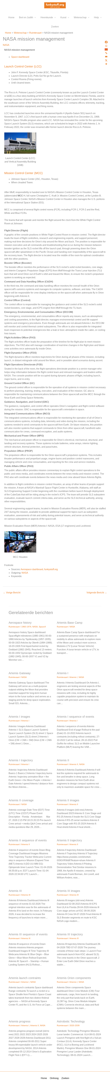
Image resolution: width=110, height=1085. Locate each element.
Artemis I (62, 673)
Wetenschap (80, 17)
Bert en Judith (26, 17)
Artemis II (63, 760)
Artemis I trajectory (21, 760)
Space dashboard (20, 57)
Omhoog (54, 1078)
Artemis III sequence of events (28, 934)
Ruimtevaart (14, 627)
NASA (6, 45)
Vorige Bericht (11, 592)
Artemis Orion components (74, 978)
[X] (106, 60)
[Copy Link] (106, 53)
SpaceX (42, 627)
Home (11, 17)
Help (96, 17)
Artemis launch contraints (25, 978)
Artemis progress (19, 1021)
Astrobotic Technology (71, 1021)
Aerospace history (20, 622)
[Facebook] (106, 42)
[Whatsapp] (106, 46)
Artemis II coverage (21, 800)
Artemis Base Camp (69, 622)
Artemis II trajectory (69, 840)
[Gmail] (106, 49)
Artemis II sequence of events (28, 840)
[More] (106, 64)
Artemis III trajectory (70, 934)
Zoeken (55, 26)
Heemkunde (47, 17)
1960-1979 (26, 627)
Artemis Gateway (20, 673)
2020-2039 (74, 1025)
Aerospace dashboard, (32, 569)
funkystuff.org (51, 569)
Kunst (63, 17)
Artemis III (15, 890)
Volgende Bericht (97, 592)
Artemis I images (19, 716)
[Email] (106, 56)
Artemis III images (68, 890)
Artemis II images (68, 800)
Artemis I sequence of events (75, 716)
